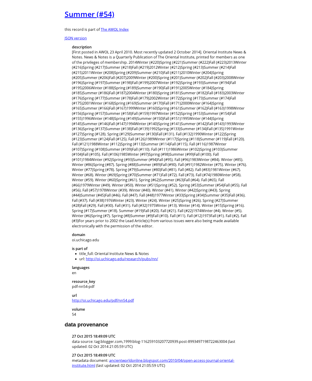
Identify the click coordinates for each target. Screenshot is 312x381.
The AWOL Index (115, 29)
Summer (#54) (89, 14)
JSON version (76, 38)
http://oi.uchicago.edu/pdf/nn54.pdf (103, 300)
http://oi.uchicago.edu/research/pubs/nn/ (122, 258)
